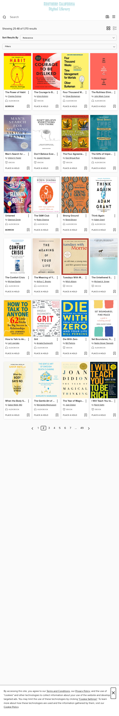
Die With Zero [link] (70, 339)
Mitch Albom (71, 281)
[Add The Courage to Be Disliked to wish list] (57, 107)
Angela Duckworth (45, 343)
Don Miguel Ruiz (73, 158)
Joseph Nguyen (43, 158)
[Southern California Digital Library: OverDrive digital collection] (59, 7)
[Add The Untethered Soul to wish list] (114, 292)
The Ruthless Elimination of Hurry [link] (102, 92)
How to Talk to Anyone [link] (16, 339)
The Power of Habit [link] (15, 92)
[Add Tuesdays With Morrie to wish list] (86, 292)
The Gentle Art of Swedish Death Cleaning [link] (45, 401)
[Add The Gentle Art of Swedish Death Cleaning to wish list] (57, 415)
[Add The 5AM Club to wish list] (57, 230)
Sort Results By (10, 37)
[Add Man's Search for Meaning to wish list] (28, 168)
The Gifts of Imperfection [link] (102, 154)
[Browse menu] (114, 17)
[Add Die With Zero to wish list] (86, 354)
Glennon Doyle (14, 219)
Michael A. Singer (101, 281)
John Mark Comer (102, 96)
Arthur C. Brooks (44, 281)
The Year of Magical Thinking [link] (73, 401)
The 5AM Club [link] (41, 215)
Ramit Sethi (99, 405)
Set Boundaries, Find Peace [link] (102, 339)
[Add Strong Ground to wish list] (86, 230)
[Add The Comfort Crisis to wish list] (28, 292)
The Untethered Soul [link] (102, 277)
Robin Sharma (43, 219)
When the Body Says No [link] (16, 401)
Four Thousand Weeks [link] (73, 92)
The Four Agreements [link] (73, 154)
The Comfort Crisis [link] (15, 277)
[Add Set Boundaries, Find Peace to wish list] (114, 354)
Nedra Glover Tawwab (103, 343)
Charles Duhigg (14, 96)
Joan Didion (71, 405)
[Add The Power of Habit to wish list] (28, 107)
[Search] (4, 16)
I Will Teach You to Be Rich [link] (102, 401)
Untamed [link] (10, 215)
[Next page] (89, 428)
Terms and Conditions (58, 691)
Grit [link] (36, 339)
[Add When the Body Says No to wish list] (28, 415)
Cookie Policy (11, 707)
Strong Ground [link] (71, 215)
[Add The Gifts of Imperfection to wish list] (114, 168)
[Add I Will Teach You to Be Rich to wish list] (114, 415)
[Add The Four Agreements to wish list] (86, 168)
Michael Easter (14, 281)
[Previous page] (32, 428)
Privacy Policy (82, 691)
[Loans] (107, 17)
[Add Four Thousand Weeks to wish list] (86, 107)
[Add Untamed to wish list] (28, 230)
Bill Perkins (70, 343)
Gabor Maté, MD (15, 405)
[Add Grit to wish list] (57, 354)
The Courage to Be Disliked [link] (45, 92)
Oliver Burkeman (73, 96)
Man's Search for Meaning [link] (16, 154)
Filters (8, 46)
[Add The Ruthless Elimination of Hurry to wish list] (114, 107)
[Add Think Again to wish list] (114, 230)
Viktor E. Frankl (14, 158)
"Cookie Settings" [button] (88, 699)
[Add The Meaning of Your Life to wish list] (57, 292)
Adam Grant (99, 219)
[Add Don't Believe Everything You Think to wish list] (57, 168)
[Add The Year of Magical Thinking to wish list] (86, 415)
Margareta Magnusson (46, 405)
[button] (108, 29)
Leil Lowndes (13, 343)
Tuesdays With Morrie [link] (73, 277)
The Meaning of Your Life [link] (45, 277)
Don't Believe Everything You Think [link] (45, 154)
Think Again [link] (98, 215)
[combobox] (53, 17)
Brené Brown (99, 158)
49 (82, 428)
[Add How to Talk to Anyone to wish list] (28, 354)
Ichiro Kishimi (42, 96)
